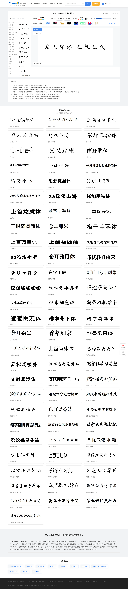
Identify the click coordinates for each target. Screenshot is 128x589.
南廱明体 (88, 157)
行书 (10, 71)
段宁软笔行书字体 (52, 492)
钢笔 (10, 29)
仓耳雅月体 (51, 263)
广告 (13, 22)
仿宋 (10, 32)
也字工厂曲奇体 (52, 446)
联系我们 (22, 581)
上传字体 (103, 581)
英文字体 (44, 3)
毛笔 (10, 46)
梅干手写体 (89, 233)
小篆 (13, 37)
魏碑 (10, 27)
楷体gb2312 (13, 571)
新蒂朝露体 (51, 309)
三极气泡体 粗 (89, 446)
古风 (10, 51)
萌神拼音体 (13, 157)
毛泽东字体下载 (52, 416)
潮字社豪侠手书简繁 (53, 431)
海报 (10, 25)
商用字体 (52, 3)
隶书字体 (25, 571)
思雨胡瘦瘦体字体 (90, 355)
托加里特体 (89, 202)
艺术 (13, 25)
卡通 (10, 59)
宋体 (10, 34)
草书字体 (84, 566)
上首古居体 (51, 461)
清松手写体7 (89, 294)
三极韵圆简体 (13, 233)
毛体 (10, 54)
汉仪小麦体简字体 (14, 477)
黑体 (10, 42)
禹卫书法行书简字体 (53, 507)
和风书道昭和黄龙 (90, 400)
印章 (13, 39)
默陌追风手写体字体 (91, 385)
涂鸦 (13, 42)
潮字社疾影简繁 (90, 370)
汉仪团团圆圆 (13, 294)
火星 (13, 49)
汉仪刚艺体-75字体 (53, 385)
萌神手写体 (51, 218)
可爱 (13, 27)
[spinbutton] (114, 18)
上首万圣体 (13, 248)
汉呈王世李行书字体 (15, 492)
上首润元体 (89, 218)
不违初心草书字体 (90, 477)
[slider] (106, 18)
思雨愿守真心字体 (90, 126)
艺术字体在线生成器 (15, 566)
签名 (13, 29)
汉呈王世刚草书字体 (53, 477)
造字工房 (14, 54)
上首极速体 (51, 248)
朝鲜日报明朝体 (90, 279)
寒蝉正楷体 (89, 142)
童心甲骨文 (13, 279)
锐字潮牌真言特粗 (14, 431)
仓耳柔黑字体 (13, 340)
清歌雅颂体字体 (14, 416)
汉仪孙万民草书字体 (91, 461)
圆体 (10, 56)
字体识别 (96, 3)
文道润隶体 (13, 385)
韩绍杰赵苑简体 (52, 370)
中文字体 (37, 3)
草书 (10, 66)
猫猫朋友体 (13, 324)
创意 (13, 46)
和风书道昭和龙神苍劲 (92, 172)
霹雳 (10, 37)
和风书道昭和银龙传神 (16, 202)
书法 (10, 22)
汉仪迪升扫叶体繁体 (91, 248)
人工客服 (105, 13)
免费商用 (59, 3)
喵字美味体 (89, 324)
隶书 (10, 73)
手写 (10, 44)
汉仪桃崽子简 (13, 446)
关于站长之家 (12, 581)
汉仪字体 (52, 566)
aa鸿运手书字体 (14, 263)
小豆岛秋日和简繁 (14, 355)
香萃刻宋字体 (51, 340)
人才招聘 (69, 581)
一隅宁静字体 (51, 172)
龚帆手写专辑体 (52, 126)
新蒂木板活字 (89, 309)
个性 (13, 44)
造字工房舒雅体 (52, 279)
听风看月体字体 (14, 142)
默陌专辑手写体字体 (15, 400)
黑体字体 (63, 566)
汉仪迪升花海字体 (90, 187)
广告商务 (32, 581)
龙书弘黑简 (13, 461)
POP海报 (14, 32)
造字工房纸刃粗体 (14, 172)
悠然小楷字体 (51, 142)
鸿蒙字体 (12, 187)
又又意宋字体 (51, 157)
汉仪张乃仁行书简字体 (16, 507)
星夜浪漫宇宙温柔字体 (92, 416)
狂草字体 (73, 566)
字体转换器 (107, 3)
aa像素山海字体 (52, 202)
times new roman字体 (99, 566)
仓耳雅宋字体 (51, 233)
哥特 (10, 63)
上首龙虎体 (13, 218)
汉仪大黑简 (36, 571)
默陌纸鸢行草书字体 (91, 492)
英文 (13, 34)
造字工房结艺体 (14, 309)
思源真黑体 (51, 187)
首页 (30, 3)
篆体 (10, 68)
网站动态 (79, 581)
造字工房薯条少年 (14, 126)
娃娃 (10, 39)
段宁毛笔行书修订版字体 (16, 522)
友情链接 (51, 581)
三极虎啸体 (13, 370)
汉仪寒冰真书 (51, 294)
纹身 (13, 51)
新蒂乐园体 (89, 340)
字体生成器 (41, 566)
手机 (10, 49)
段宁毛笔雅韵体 (90, 431)
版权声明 (41, 581)
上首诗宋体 (51, 355)
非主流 (10, 61)
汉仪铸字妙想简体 (52, 400)
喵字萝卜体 (51, 324)
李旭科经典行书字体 (91, 507)
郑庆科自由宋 (89, 263)
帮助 (87, 581)
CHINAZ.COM (27, 585)
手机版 (95, 581)
